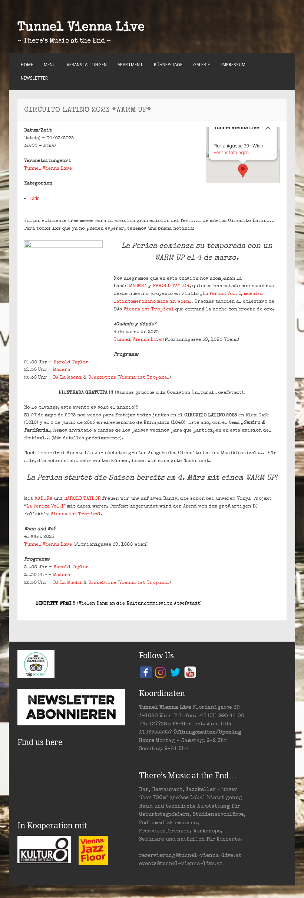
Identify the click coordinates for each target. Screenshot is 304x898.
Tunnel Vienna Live (81, 27)
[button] (243, 171)
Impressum (233, 64)
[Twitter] (175, 672)
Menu (50, 64)
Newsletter (34, 78)
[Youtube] (190, 672)
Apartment (130, 64)
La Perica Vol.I (44, 506)
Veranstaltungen (87, 64)
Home (27, 64)
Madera (61, 369)
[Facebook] (145, 672)
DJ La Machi (67, 377)
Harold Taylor (71, 362)
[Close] (268, 127)
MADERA (138, 286)
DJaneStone (102, 377)
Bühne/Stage (168, 64)
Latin (35, 198)
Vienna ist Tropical (148, 309)
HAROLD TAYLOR (171, 286)
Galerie (201, 64)
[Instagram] (160, 672)
